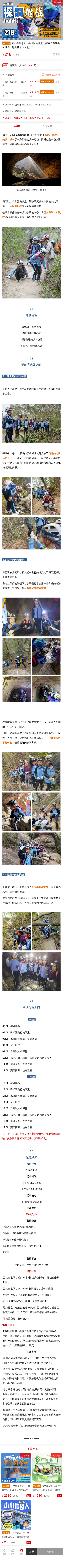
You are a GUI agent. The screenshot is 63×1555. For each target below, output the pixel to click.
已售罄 (50, 1551)
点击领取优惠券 (52, 74)
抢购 (28, 1496)
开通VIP (31, 1552)
